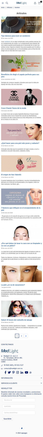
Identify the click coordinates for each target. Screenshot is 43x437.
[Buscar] (7, 3)
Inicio (2, 7)
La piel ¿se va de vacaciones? (13, 285)
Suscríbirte (7, 419)
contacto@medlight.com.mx (13, 368)
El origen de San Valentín (11, 175)
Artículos (9, 7)
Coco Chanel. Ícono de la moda (13, 108)
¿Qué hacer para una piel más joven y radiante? (20, 143)
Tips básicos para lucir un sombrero (15, 36)
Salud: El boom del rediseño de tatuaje (16, 320)
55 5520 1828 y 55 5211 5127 (13, 365)
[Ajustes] (35, 3)
